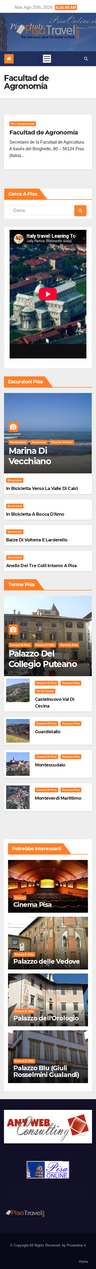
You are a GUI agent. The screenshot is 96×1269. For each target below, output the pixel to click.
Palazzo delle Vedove (46, 961)
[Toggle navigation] (46, 58)
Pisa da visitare (62, 442)
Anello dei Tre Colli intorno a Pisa (41, 565)
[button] (86, 58)
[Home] (9, 58)
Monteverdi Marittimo (58, 798)
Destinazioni (18, 442)
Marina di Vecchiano (30, 456)
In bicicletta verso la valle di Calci (42, 488)
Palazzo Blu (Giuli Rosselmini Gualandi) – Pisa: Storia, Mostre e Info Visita (47, 1078)
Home (83, 1262)
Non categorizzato (22, 123)
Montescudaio (50, 765)
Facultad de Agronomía (43, 132)
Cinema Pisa (32, 904)
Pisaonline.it (76, 1245)
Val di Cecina (45, 691)
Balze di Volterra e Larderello (36, 539)
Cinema (20, 897)
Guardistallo (47, 731)
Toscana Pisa (69, 644)
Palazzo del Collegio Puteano (43, 658)
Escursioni (39, 442)
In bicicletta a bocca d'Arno (35, 514)
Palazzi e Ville (45, 644)
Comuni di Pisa (20, 644)
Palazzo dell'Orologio (46, 1018)
